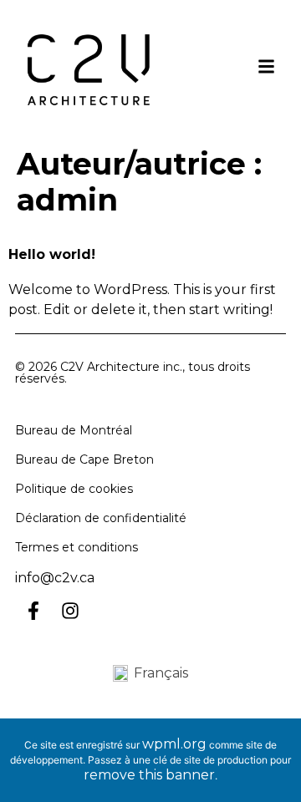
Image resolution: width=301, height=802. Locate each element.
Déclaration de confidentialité (100, 517)
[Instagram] (70, 610)
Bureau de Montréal (73, 430)
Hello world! (51, 254)
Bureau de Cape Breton (84, 459)
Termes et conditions (76, 547)
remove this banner (149, 775)
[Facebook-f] (33, 610)
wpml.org (174, 744)
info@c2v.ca (54, 578)
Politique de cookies (74, 488)
